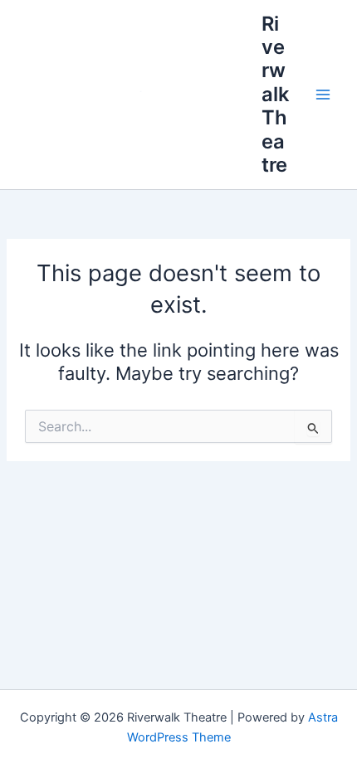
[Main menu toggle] (323, 94)
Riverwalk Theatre (275, 94)
